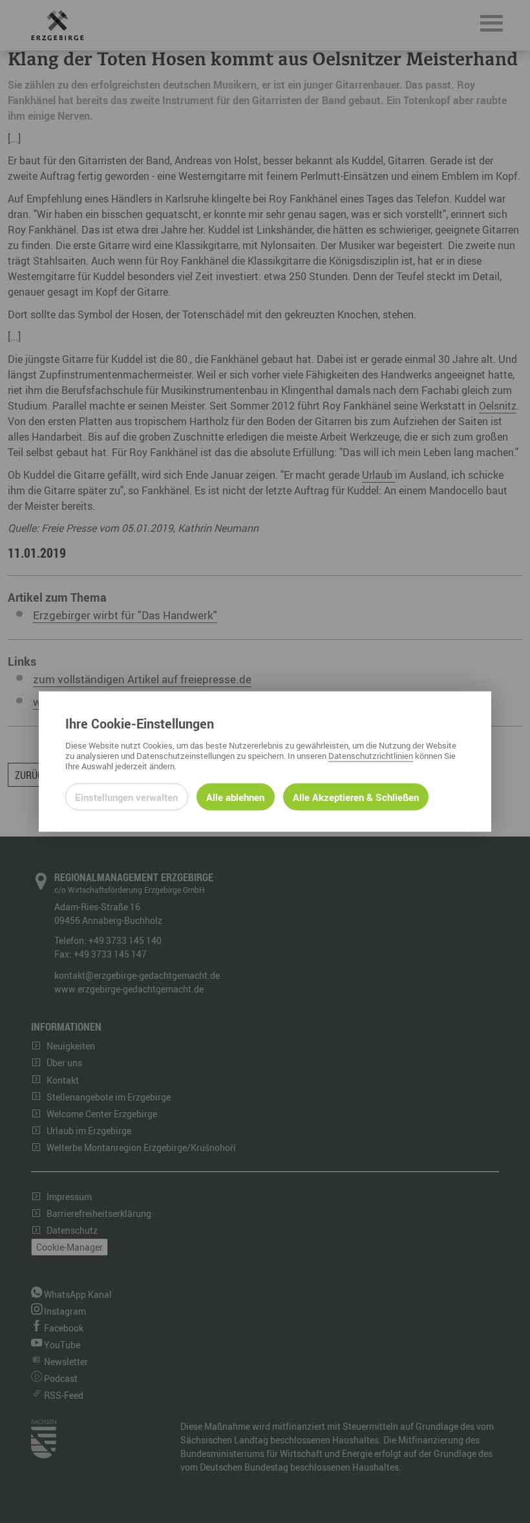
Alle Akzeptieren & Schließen (356, 796)
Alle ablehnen (235, 796)
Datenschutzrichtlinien (370, 755)
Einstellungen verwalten (126, 796)
